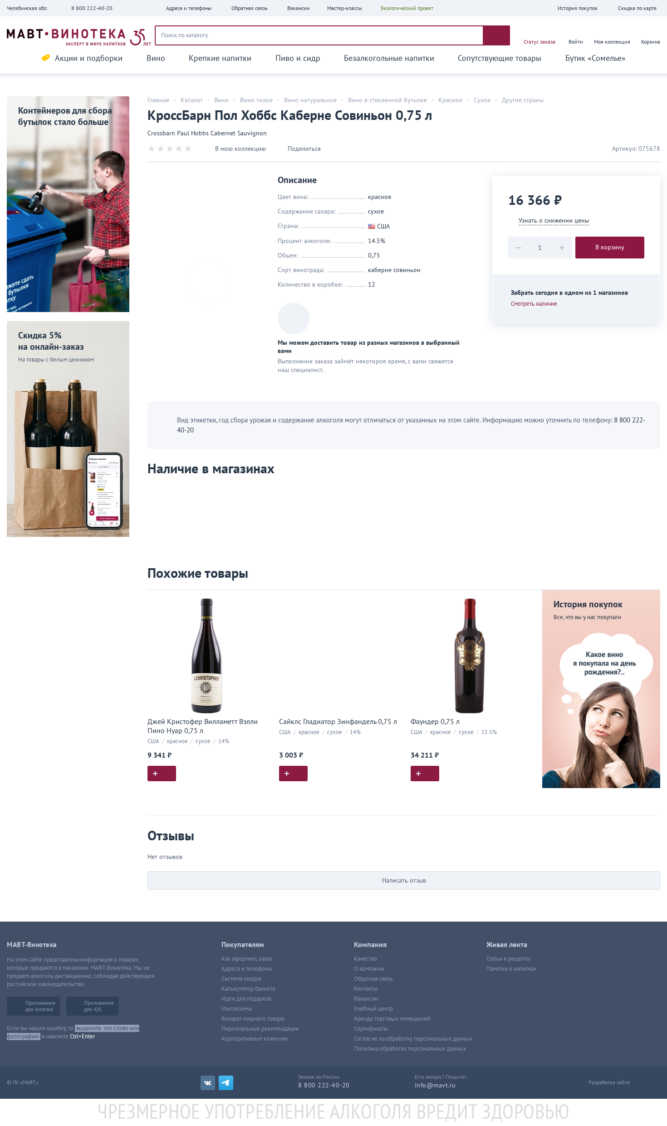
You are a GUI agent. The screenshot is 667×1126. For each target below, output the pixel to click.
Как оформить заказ (246, 958)
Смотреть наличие (534, 304)
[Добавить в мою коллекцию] (260, 601)
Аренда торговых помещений (392, 1018)
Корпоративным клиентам (254, 1038)
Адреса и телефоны (246, 968)
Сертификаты (371, 1028)
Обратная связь (373, 978)
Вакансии (366, 998)
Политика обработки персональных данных (410, 1048)
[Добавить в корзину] (161, 773)
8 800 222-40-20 (92, 8)
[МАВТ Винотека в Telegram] (226, 1083)
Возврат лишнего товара (252, 1018)
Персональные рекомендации (260, 1028)
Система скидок (241, 978)
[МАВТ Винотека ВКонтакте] (208, 1083)
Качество (365, 958)
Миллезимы (236, 1008)
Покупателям (242, 945)
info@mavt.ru (435, 1085)
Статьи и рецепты (508, 958)
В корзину (609, 247)
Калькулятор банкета (248, 988)
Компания (370, 945)
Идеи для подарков (246, 998)
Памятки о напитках (511, 968)
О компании (369, 968)
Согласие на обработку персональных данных (413, 1038)
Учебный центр (373, 1008)
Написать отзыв (404, 880)
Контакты (366, 988)
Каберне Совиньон (394, 270)
